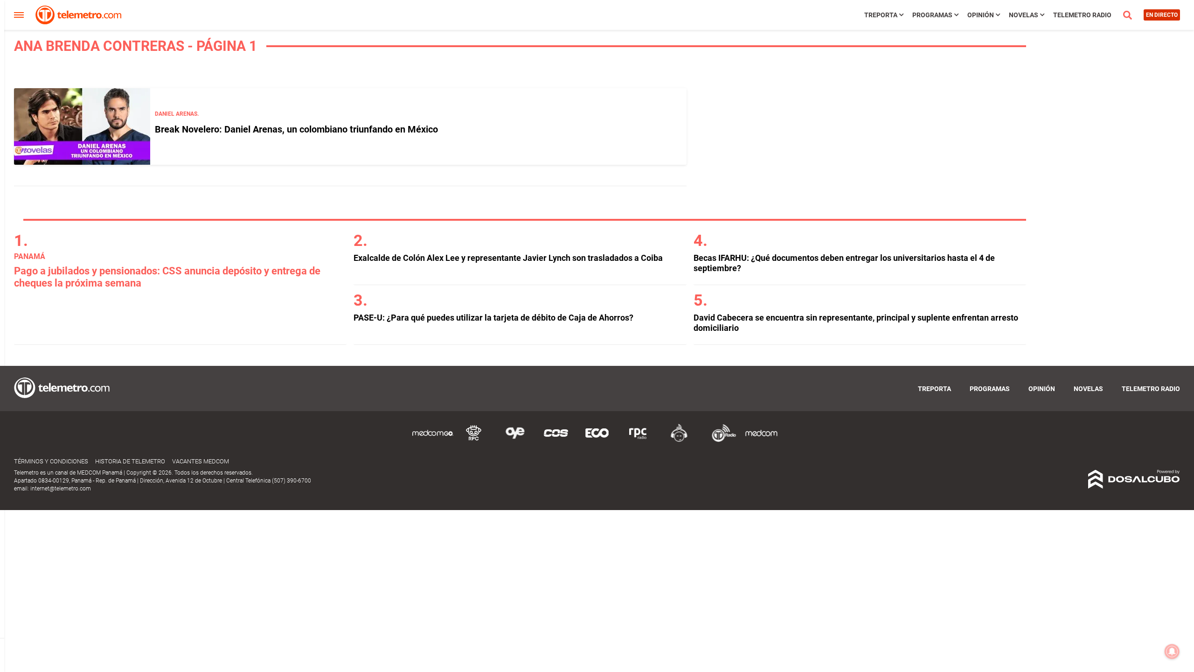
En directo (1162, 15)
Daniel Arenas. (177, 114)
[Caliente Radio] (679, 440)
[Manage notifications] (1172, 651)
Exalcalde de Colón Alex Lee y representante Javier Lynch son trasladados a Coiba (508, 258)
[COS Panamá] (555, 440)
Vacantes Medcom (200, 461)
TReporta (880, 15)
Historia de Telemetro (130, 461)
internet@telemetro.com (60, 488)
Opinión (980, 15)
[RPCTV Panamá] (473, 440)
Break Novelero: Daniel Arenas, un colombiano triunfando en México (296, 129)
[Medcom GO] (432, 440)
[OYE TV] (514, 440)
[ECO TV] (597, 440)
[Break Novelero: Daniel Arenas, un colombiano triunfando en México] (82, 126)
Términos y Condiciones (51, 461)
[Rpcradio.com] (638, 440)
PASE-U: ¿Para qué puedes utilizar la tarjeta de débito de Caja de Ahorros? (493, 317)
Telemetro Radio (1082, 15)
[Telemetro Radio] (720, 440)
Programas (932, 15)
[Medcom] (761, 440)
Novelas (1023, 15)
